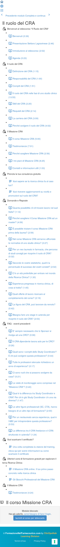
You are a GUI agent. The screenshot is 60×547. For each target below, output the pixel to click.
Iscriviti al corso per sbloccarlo (30, 517)
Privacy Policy (40, 541)
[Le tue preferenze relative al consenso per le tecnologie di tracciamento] (55, 542)
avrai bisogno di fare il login (37, 513)
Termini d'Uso (20, 541)
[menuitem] (2, 7)
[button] (2, 2)
